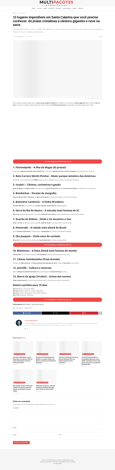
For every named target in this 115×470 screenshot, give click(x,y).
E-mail (15, 434)
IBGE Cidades (26, 304)
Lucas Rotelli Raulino (19, 36)
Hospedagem (67, 8)
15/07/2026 (39, 364)
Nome (15, 427)
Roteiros (58, 8)
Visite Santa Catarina (38, 304)
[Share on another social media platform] (100, 313)
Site (60, 434)
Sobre (74, 8)
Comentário (16, 408)
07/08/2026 (16, 364)
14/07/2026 (84, 366)
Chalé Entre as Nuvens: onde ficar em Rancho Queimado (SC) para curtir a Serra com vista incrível (45, 387)
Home (33, 8)
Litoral (39, 8)
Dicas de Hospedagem (21, 12)
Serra (45, 8)
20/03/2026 (29, 36)
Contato (80, 8)
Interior (51, 8)
